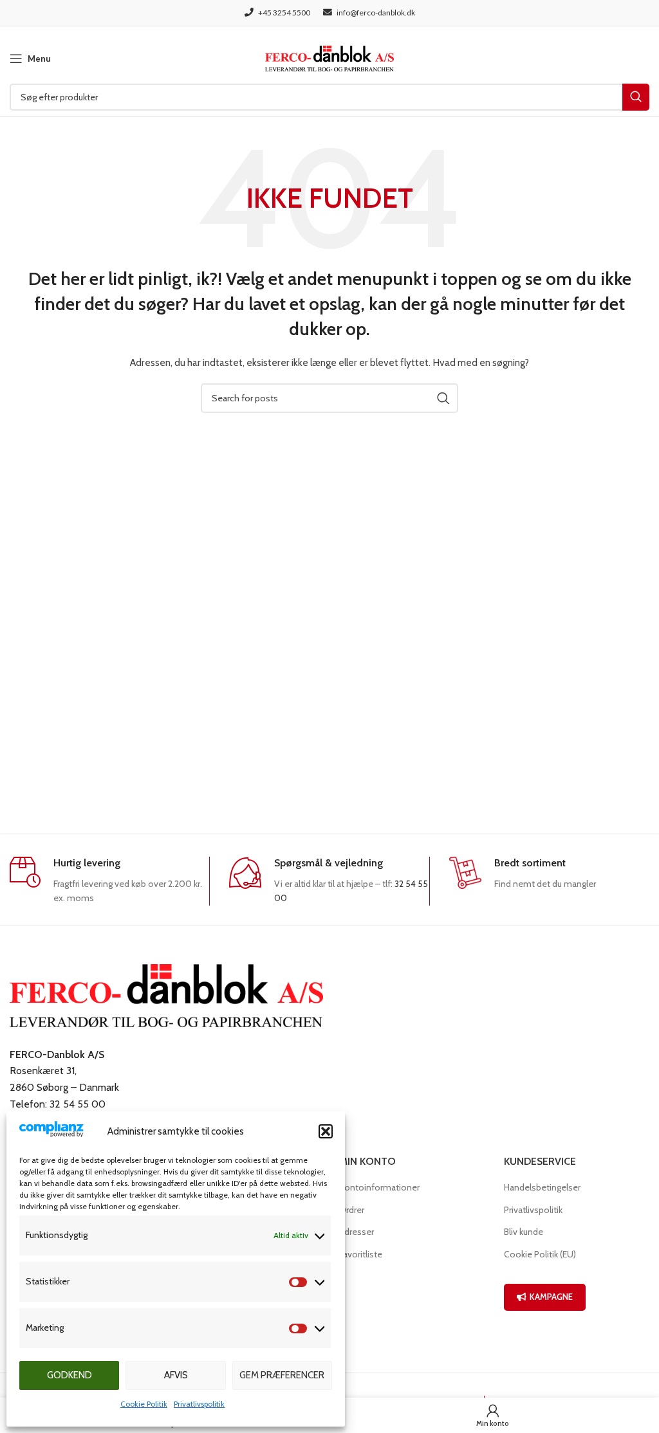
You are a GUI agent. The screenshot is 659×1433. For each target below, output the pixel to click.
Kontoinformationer (379, 1187)
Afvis (176, 1375)
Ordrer (351, 1210)
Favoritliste (360, 1254)
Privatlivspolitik (199, 1404)
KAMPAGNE (551, 1297)
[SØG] (635, 97)
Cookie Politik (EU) (540, 1254)
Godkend (69, 1375)
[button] (325, 1131)
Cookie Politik (143, 1404)
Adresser (356, 1231)
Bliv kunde (523, 1231)
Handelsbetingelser (542, 1187)
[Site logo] (329, 57)
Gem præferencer (281, 1375)
